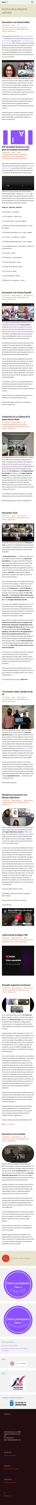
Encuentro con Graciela (13, 1134)
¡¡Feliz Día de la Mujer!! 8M (15, 935)
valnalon (4, 31)
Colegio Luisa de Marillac (12, 322)
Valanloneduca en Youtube (11, 1469)
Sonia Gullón (6, 41)
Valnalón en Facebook (10, 1455)
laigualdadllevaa (21, 29)
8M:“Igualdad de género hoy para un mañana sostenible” (16, 148)
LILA (14, 25)
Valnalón (26, 194)
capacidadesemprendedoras (10, 154)
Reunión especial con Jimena (16, 985)
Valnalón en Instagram (10, 1482)
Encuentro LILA (9, 513)
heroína (21, 388)
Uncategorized (17, 295)
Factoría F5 (25, 748)
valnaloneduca (11, 31)
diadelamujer (5, 156)
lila (28, 29)
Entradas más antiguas (18, 1258)
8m (20, 152)
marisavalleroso (18, 802)
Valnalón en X (7, 1496)
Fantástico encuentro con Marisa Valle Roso (14, 796)
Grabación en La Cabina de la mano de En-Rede (16, 418)
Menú (4, 2)
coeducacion (23, 27)
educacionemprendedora (9, 29)
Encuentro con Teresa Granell (16, 292)
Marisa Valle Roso (20, 834)
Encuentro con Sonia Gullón (16, 22)
